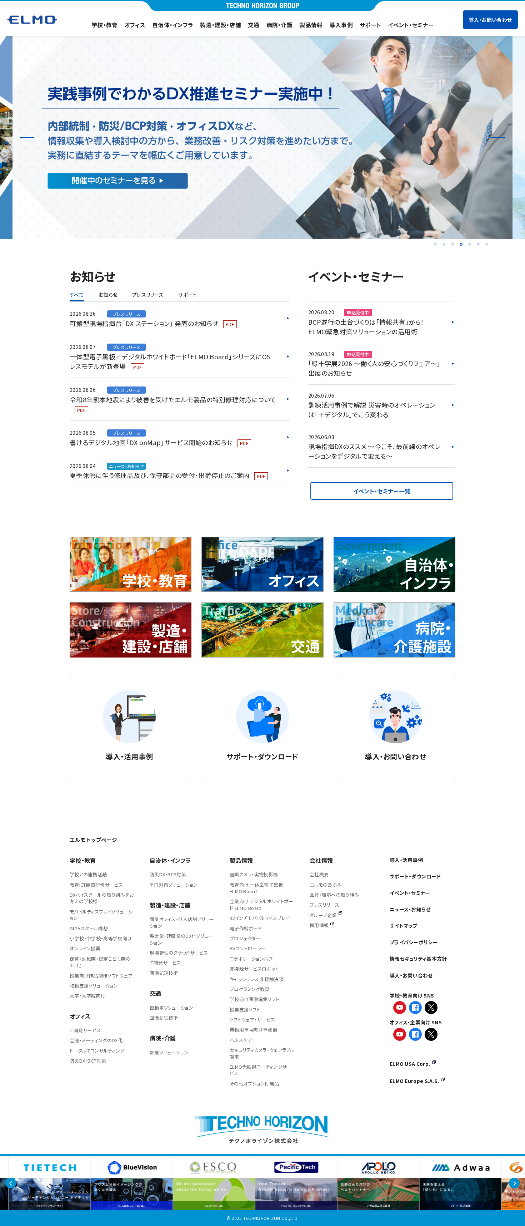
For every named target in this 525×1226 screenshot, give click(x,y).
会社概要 (319, 874)
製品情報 (310, 25)
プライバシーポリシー (414, 942)
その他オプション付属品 (254, 1083)
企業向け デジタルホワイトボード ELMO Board (262, 904)
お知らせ (108, 295)
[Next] (498, 137)
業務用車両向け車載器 (253, 1029)
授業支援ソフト (245, 1009)
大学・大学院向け (87, 995)
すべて (77, 295)
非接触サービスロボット (254, 968)
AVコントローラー (248, 948)
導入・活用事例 (406, 859)
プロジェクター (245, 938)
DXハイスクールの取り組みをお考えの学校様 (102, 898)
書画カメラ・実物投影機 (254, 874)
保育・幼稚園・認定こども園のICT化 (100, 962)
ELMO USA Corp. (410, 1063)
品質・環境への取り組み (334, 894)
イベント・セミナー (411, 25)
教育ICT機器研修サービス (96, 884)
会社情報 (321, 860)
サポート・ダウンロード (415, 876)
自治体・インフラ (172, 25)
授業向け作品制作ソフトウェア (101, 975)
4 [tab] (461, 244)
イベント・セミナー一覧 (381, 491)
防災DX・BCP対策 (88, 1060)
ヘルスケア (241, 1040)
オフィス (135, 25)
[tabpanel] (262, 137)
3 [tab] (452, 244)
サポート (370, 25)
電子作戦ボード (246, 928)
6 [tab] (478, 244)
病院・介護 (279, 25)
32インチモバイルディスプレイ (260, 918)
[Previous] (27, 137)
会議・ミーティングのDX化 (96, 1040)
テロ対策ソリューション (174, 884)
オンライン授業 (85, 948)
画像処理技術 (164, 973)
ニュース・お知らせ (410, 909)
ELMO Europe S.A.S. (414, 1080)
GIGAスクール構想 (89, 928)
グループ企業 (323, 915)
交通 (254, 25)
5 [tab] (469, 244)
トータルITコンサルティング (97, 1050)
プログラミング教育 (250, 989)
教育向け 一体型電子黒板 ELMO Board (256, 888)
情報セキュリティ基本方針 (418, 958)
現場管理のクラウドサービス (179, 952)
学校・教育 (104, 25)
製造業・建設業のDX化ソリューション (181, 939)
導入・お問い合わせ (490, 19)
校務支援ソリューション (94, 985)
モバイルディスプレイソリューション (101, 914)
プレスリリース (148, 295)
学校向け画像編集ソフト (254, 999)
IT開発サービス (85, 1030)
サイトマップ (404, 925)
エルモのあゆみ (326, 884)
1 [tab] (435, 244)
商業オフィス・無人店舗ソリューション (182, 922)
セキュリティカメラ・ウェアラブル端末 (262, 1053)
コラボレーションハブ (251, 958)
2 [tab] (443, 244)
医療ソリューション (169, 1052)
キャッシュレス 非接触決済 (257, 979)
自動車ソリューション (171, 1007)
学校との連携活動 (88, 874)
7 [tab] (486, 244)
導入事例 (341, 25)
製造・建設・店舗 (220, 25)
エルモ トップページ (93, 839)
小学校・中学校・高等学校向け (101, 938)
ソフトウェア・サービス (252, 1019)
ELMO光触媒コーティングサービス (260, 1070)
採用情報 (319, 925)
